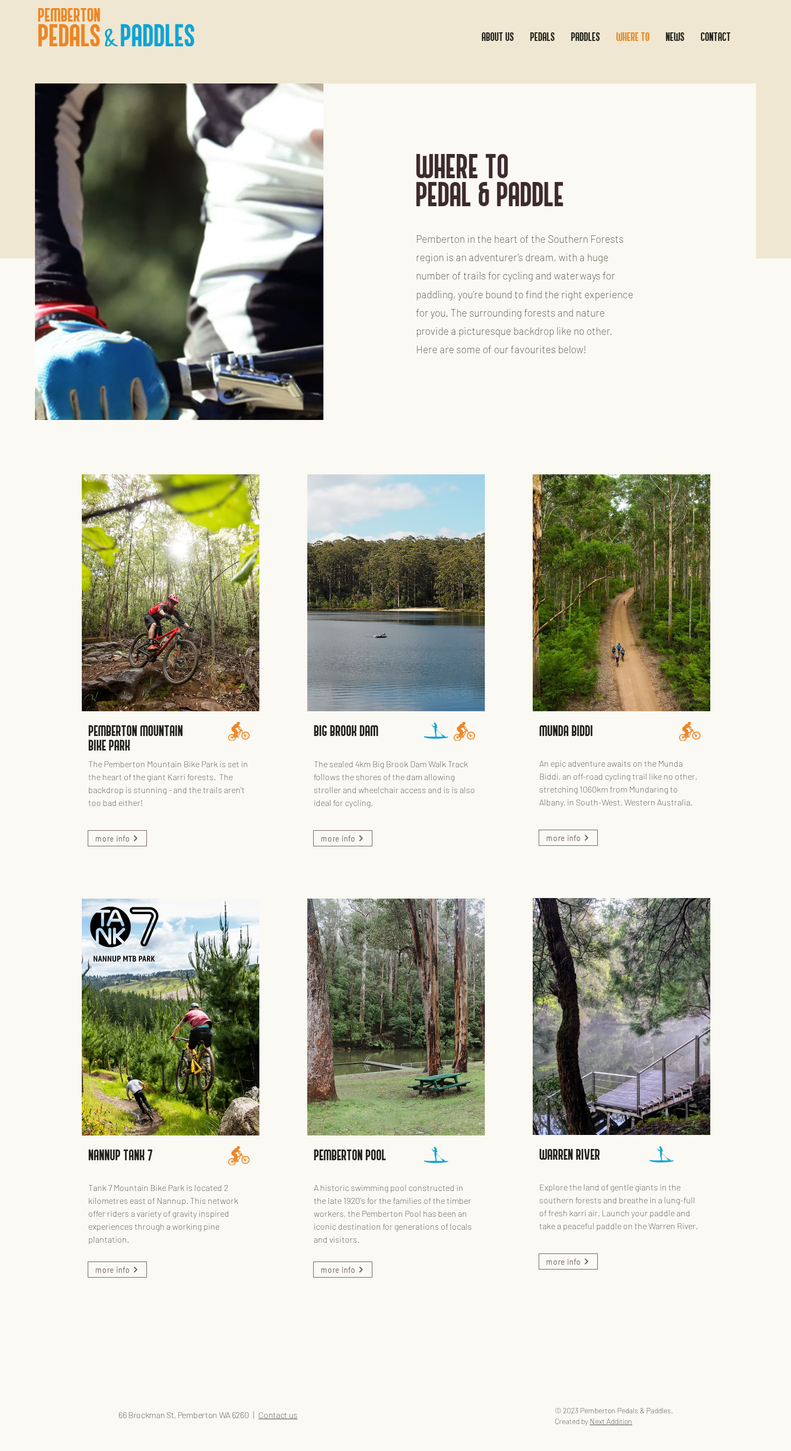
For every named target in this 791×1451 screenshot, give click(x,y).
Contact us (278, 1415)
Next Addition (611, 1421)
